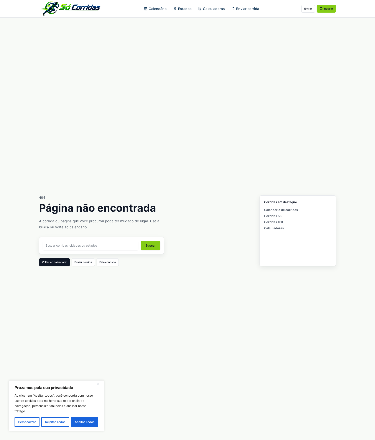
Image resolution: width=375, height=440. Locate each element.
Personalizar (27, 422)
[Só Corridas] (70, 8)
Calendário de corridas (281, 210)
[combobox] (90, 245)
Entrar (308, 8)
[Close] (99, 384)
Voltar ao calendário (54, 262)
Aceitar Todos (85, 422)
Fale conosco (107, 262)
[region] (56, 406)
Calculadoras (214, 9)
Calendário (158, 9)
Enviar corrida (247, 9)
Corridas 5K (273, 216)
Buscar (328, 8)
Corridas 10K (273, 222)
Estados (185, 9)
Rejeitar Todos (55, 422)
